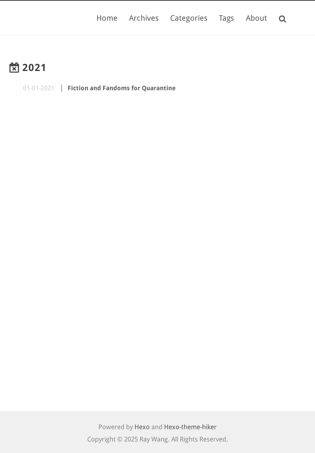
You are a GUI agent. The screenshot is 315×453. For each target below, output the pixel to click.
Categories (188, 18)
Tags (226, 18)
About (256, 18)
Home (107, 18)
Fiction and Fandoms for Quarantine (122, 88)
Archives (144, 18)
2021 (34, 67)
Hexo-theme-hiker (190, 427)
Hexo (142, 427)
